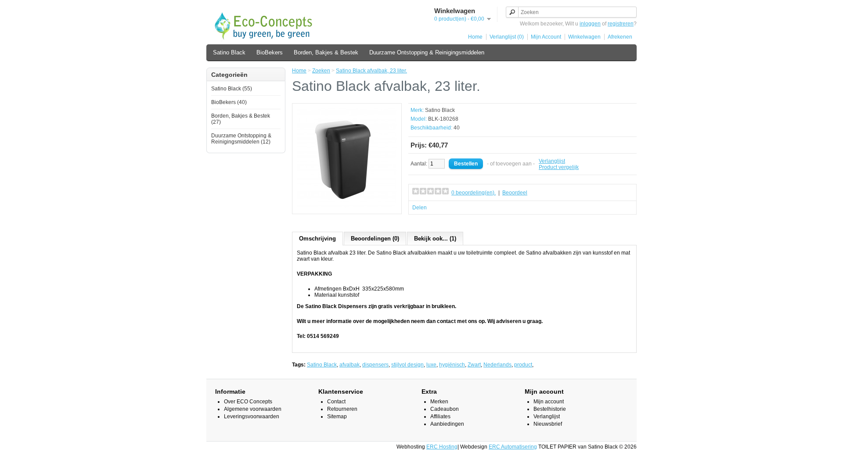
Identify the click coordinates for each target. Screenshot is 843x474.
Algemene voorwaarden (252, 409)
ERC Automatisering (513, 447)
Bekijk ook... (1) (435, 238)
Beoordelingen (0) (375, 238)
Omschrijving (317, 238)
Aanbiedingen (447, 424)
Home (475, 37)
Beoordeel (514, 193)
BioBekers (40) (229, 102)
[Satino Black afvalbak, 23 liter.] (347, 206)
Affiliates (440, 416)
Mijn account (548, 402)
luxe (431, 365)
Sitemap (337, 416)
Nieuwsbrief (547, 424)
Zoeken (321, 71)
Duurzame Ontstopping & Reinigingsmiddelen (426, 52)
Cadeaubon (444, 409)
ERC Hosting (442, 447)
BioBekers (269, 52)
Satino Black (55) (231, 89)
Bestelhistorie (549, 409)
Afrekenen (620, 37)
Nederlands (497, 365)
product (523, 365)
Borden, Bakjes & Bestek (326, 52)
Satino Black (229, 52)
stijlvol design (407, 365)
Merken (439, 402)
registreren (621, 24)
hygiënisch (452, 365)
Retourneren (342, 409)
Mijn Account (546, 37)
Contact (336, 402)
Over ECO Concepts (248, 402)
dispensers (375, 365)
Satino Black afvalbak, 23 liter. (371, 71)
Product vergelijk (559, 167)
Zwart (474, 365)
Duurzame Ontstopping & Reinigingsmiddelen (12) (241, 139)
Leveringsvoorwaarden (251, 416)
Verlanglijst (552, 161)
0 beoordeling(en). (473, 193)
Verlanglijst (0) (507, 37)
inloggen (590, 24)
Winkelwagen (584, 37)
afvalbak (349, 365)
